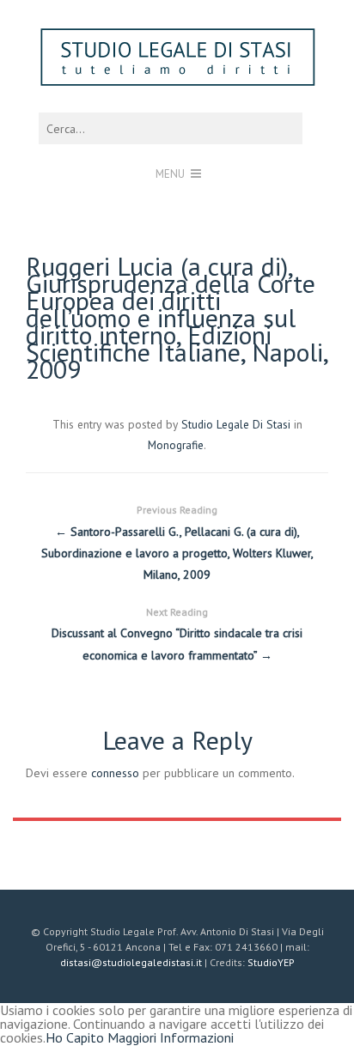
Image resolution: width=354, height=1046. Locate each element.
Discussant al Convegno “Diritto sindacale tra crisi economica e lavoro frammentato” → (177, 633)
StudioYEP (271, 962)
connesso (115, 773)
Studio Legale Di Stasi (235, 424)
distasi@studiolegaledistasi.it (131, 962)
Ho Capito (75, 1037)
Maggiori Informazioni (170, 1037)
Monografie (176, 445)
